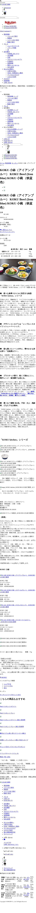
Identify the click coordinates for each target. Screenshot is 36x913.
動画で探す (11, 42)
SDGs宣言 (10, 67)
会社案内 (7, 51)
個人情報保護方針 (10, 832)
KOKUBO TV (8, 140)
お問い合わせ (8, 82)
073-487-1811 (9, 854)
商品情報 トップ (12, 96)
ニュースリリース (13, 46)
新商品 (9, 38)
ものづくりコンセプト (14, 59)
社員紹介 (10, 61)
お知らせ (7, 139)
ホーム (2, 163)
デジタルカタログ (13, 75)
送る (5, 688)
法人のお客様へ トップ (15, 129)
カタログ (7, 78)
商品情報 (7, 34)
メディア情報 (11, 48)
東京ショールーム (13, 65)
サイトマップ (8, 834)
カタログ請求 (11, 77)
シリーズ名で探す (13, 40)
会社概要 (10, 55)
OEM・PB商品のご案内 (15, 73)
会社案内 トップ (12, 110)
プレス (6, 44)
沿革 (8, 57)
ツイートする (8, 686)
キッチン (15, 163)
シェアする (7, 684)
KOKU (4, 677)
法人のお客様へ (9, 69)
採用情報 (10, 63)
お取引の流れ (11, 71)
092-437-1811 (26, 894)
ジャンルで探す (12, 36)
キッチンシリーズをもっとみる (10, 694)
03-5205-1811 (26, 886)
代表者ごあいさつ (13, 53)
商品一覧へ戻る (5, 757)
